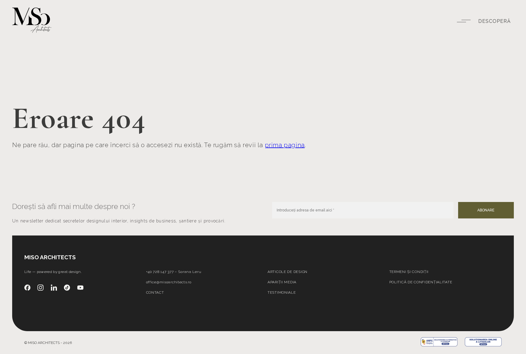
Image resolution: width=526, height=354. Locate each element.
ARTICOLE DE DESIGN (287, 272)
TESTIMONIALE (282, 292)
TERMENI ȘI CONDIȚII (409, 272)
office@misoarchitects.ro (168, 282)
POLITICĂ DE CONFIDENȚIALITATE (420, 282)
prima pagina (285, 145)
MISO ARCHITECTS (50, 257)
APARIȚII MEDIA (282, 282)
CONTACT (155, 292)
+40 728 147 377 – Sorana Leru (174, 272)
